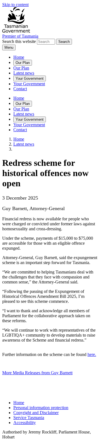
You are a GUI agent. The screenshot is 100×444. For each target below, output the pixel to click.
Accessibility (24, 422)
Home (18, 57)
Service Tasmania (28, 417)
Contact (20, 88)
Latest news (23, 73)
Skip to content (15, 4)
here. (92, 354)
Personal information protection (40, 407)
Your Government (30, 78)
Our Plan (23, 63)
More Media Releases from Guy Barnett (37, 372)
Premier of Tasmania (20, 36)
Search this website (19, 41)
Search (64, 42)
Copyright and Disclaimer (36, 412)
